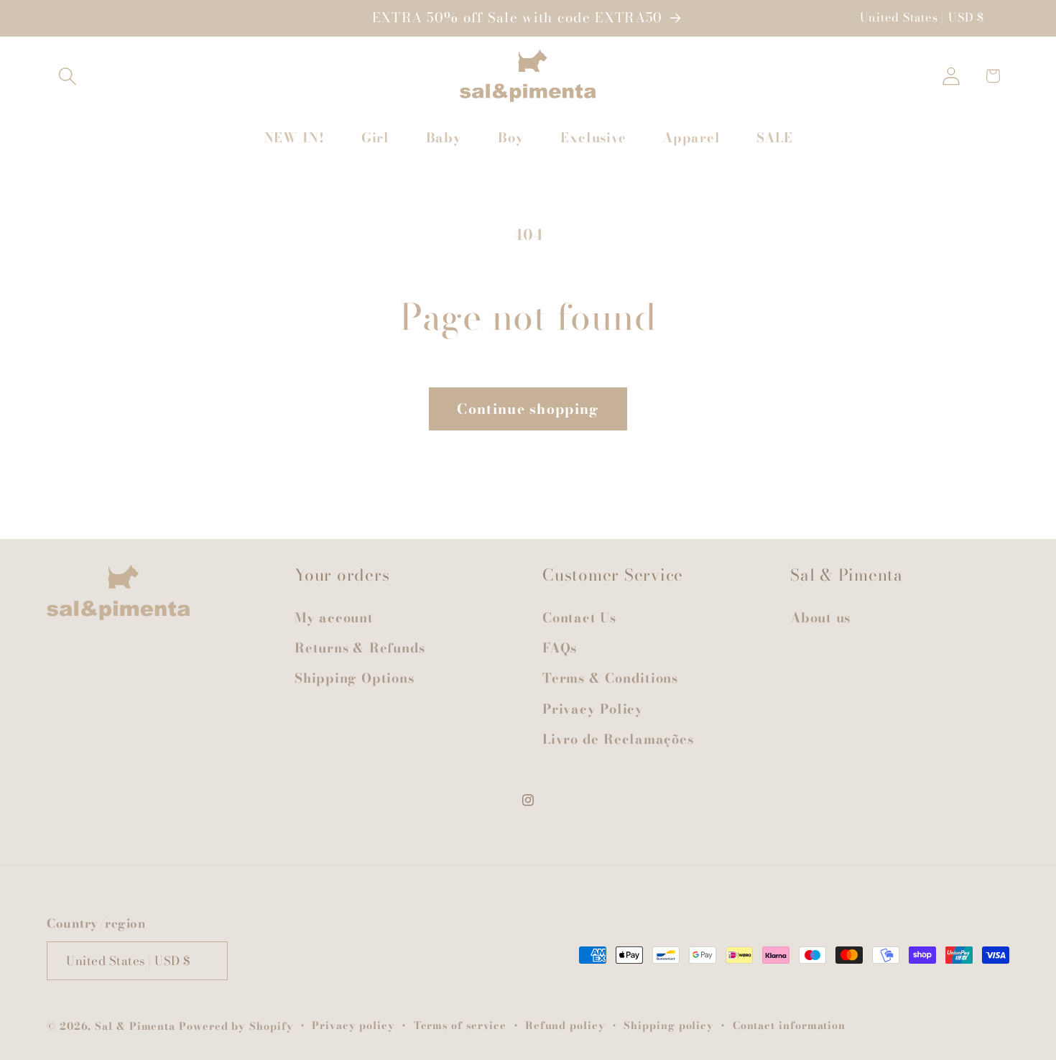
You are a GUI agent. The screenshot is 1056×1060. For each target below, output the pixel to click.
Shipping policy (669, 1025)
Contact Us (579, 617)
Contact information (789, 1025)
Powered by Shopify (236, 1026)
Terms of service (460, 1025)
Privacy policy (353, 1025)
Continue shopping (527, 409)
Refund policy (565, 1025)
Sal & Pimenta (135, 1026)
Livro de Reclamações (618, 739)
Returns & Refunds (360, 648)
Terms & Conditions (610, 678)
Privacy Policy (593, 709)
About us (820, 617)
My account (334, 617)
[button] (67, 75)
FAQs (559, 648)
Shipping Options (354, 678)
